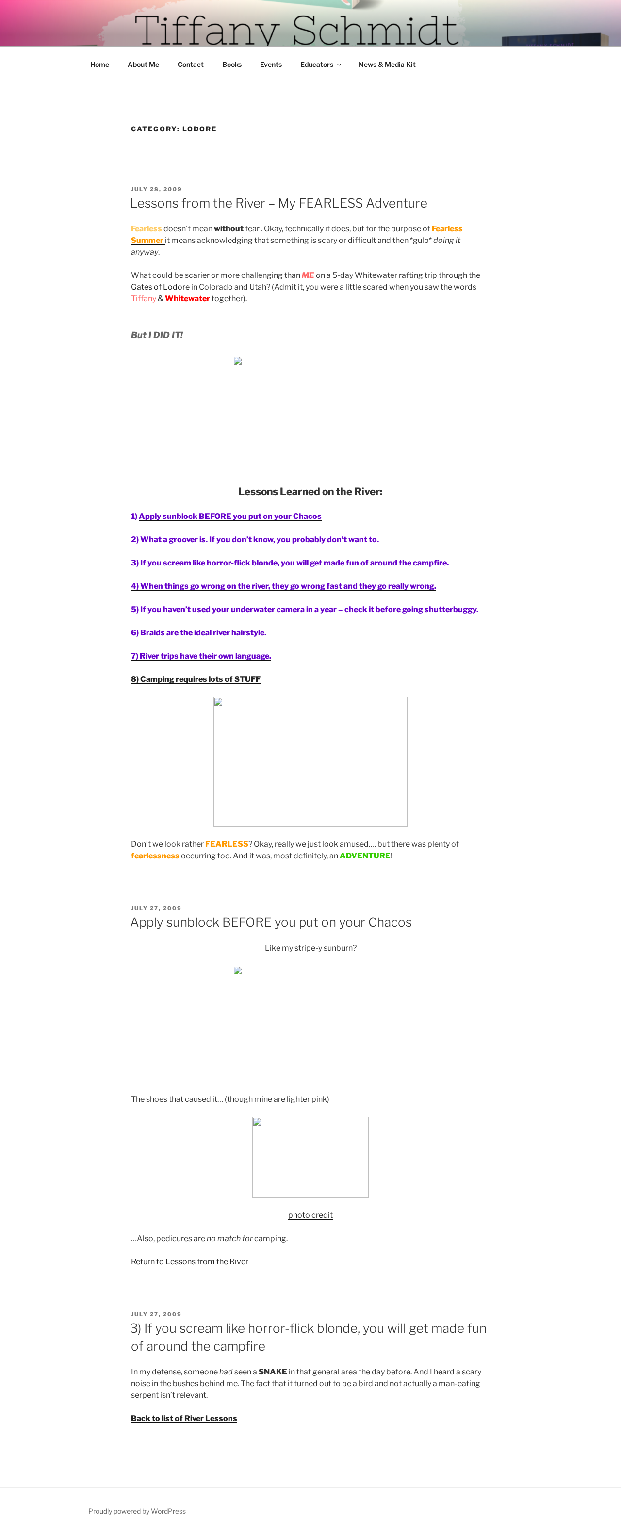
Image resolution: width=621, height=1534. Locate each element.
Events (271, 64)
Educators (316, 64)
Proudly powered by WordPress (137, 1511)
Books (232, 64)
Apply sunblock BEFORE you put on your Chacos (271, 922)
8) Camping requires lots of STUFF (196, 679)
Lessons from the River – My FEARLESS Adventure (278, 202)
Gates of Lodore (160, 286)
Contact (191, 64)
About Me (143, 64)
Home (99, 64)
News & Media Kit (387, 64)
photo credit (310, 1215)
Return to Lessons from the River (189, 1261)
